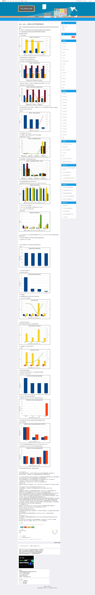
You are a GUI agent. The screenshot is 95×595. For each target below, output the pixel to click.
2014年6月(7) (64, 123)
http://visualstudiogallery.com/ (67, 161)
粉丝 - (23, 530)
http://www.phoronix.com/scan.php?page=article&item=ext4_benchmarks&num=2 (37, 29)
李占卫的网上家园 (26, 9)
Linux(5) (63, 75)
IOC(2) (63, 66)
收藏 (39, 539)
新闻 (13, 1)
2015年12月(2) (64, 99)
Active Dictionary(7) (65, 49)
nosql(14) (63, 84)
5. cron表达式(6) (65, 217)
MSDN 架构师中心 (65, 146)
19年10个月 (66, 26)
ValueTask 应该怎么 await (23, 575)
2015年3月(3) (64, 108)
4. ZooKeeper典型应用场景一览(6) (67, 214)
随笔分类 (64, 40)
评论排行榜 (64, 184)
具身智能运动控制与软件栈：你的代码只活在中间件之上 (28, 571)
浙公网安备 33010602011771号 (44, 587)
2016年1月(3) (64, 96)
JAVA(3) (63, 69)
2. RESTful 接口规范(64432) (66, 172)
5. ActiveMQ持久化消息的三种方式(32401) (69, 180)
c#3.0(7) (63, 58)
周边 (11, 1)
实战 (22, 522)
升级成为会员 (55, 533)
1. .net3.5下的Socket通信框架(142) (67, 187)
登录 (31, 545)
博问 (16, 1)
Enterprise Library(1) (65, 61)
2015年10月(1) (64, 102)
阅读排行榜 (64, 165)
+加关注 (20, 532)
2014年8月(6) (64, 120)
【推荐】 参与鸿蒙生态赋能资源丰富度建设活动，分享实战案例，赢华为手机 (31, 550)
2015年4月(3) (64, 105)
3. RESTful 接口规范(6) (66, 211)
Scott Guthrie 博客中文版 (66, 149)
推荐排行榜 (64, 202)
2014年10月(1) (64, 114)
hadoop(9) (64, 63)
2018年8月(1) (64, 93)
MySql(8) (63, 81)
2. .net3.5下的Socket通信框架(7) (67, 208)
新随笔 (28, 19)
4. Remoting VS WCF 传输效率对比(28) (68, 196)
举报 (40, 539)
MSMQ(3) (63, 78)
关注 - (25, 530)
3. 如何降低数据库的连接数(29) (67, 193)
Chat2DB (25, 1)
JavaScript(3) (64, 72)
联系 (32, 19)
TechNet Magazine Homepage (67, 143)
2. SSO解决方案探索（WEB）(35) (67, 190)
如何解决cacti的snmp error (26, 537)
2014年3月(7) (64, 131)
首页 (24, 19)
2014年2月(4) (64, 134)
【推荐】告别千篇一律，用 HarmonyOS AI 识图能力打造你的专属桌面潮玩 (30, 552)
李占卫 (22, 529)
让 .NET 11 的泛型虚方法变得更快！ (25, 572)
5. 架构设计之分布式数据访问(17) (67, 199)
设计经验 (23, 535)
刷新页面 (55, 542)
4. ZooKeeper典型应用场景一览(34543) (68, 178)
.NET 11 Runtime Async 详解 (23, 574)
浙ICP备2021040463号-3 (53, 587)
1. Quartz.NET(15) (65, 205)
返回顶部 (59, 542)
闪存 (19, 1)
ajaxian (63, 155)
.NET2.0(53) (64, 43)
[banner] (4, 1)
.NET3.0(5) (64, 46)
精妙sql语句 (25, 583)
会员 (8, 1)
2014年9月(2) (64, 117)
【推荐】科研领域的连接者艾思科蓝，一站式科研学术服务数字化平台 (29, 553)
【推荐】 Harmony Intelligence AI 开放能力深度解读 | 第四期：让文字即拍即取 (31, 549)
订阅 (35, 19)
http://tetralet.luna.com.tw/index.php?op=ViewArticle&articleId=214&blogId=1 (33, 31)
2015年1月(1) (64, 111)
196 (65, 28)
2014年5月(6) (64, 125)
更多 (63, 87)
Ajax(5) (63, 52)
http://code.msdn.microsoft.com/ (67, 158)
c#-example (64, 152)
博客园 (20, 19)
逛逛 (35, 545)
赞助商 (22, 1)
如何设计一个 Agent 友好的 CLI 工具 (25, 576)
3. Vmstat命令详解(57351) (66, 175)
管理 (39, 19)
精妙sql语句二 (25, 581)
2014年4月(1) (64, 128)
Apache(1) (64, 55)
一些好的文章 (25, 580)
